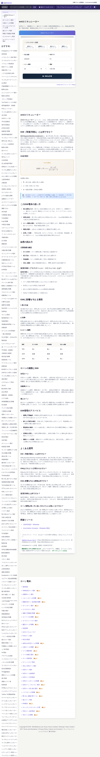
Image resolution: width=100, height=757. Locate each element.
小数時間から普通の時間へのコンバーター (9, 424)
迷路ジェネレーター (8, 414)
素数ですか (5, 208)
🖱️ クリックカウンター (9, 234)
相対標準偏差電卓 (7, 134)
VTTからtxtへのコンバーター (9, 488)
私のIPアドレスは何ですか (9, 279)
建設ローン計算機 (28, 624)
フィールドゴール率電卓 (9, 501)
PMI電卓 (25, 703)
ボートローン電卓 (28, 605)
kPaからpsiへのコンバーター (9, 627)
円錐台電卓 (5, 611)
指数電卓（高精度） (8, 395)
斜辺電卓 (4, 546)
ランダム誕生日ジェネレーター (9, 112)
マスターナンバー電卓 (8, 292)
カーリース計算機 (28, 617)
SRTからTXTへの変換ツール (9, 540)
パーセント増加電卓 (8, 63)
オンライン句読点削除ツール (9, 527)
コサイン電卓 (6, 559)
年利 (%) (52, 54)
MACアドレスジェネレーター (9, 630)
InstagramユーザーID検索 (9, 51)
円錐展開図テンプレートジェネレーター (9, 86)
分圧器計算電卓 (6, 598)
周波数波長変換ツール (8, 324)
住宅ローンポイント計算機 (31, 681)
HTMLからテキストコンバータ (9, 688)
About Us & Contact (55, 729)
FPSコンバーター (7, 109)
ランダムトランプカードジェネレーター (9, 186)
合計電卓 (4, 115)
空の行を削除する (7, 231)
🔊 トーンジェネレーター (9, 347)
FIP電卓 (4, 652)
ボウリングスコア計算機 (9, 205)
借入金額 (26, 54)
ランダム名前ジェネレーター (9, 588)
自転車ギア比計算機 (8, 520)
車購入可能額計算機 (29, 613)
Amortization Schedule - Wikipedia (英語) (36, 528)
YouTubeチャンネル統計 (9, 102)
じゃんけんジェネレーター (9, 633)
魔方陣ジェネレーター (8, 462)
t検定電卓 (4, 379)
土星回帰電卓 (6, 179)
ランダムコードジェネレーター (9, 665)
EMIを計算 (48, 76)
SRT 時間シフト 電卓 (8, 594)
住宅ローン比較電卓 (29, 673)
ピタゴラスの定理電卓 (8, 472)
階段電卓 (4, 340)
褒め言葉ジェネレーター (9, 730)
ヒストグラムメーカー (8, 343)
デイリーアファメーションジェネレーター (9, 726)
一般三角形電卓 (6, 334)
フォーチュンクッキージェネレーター (9, 717)
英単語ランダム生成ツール (9, 166)
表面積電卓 (5, 459)
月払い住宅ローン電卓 (29, 666)
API (21, 729)
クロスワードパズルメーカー (9, 498)
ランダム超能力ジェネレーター (9, 170)
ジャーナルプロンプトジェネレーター (9, 723)
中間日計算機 (6, 224)
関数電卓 (4, 244)
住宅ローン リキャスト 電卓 (31, 685)
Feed (67, 727)
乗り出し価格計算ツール (30, 696)
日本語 (53, 731)
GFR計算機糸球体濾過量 (9, 549)
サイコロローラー (7, 192)
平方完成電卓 (6, 121)
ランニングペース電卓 (8, 253)
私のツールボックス (47, 7)
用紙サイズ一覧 (6, 681)
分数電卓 (4, 183)
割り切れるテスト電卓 (8, 514)
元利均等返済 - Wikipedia (31, 524)
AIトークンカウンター (8, 421)
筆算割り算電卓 (6, 189)
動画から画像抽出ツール (9, 286)
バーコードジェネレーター (9, 247)
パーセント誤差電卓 (8, 144)
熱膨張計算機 (6, 131)
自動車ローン (41, 47)
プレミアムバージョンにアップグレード (69, 7)
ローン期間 (27, 64)
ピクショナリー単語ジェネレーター (9, 752)
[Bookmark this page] (94, 7)
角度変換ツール (6, 360)
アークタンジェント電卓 (9, 363)
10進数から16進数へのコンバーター (9, 646)
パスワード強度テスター (9, 582)
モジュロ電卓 (6, 314)
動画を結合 (5, 89)
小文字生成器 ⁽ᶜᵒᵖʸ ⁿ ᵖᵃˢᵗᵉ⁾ (9, 601)
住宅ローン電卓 (27, 669)
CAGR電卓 (5, 160)
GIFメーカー (5, 623)
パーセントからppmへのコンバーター (9, 298)
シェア (87, 7)
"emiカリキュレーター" (29, 540)
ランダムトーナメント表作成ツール (9, 138)
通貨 (51, 64)
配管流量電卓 (6, 553)
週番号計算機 (6, 305)
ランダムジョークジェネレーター (9, 739)
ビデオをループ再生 (8, 382)
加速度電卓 (5, 321)
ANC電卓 (4, 440)
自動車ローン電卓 (28, 594)
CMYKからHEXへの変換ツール (9, 372)
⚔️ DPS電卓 (5, 649)
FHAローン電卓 (27, 636)
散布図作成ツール (7, 318)
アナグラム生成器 (7, 656)
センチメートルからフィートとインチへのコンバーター (9, 202)
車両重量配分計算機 (8, 401)
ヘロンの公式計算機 (8, 662)
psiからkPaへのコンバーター (9, 524)
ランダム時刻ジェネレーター (9, 376)
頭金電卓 (25, 628)
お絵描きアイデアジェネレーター (9, 720)
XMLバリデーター (7, 491)
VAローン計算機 (28, 715)
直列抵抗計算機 (6, 617)
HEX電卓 (4, 212)
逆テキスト (5, 150)
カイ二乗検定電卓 (7, 495)
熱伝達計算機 (6, 356)
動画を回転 (5, 147)
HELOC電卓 (26, 639)
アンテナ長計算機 (7, 408)
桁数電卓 (4, 366)
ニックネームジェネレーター (9, 704)
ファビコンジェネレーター (9, 562)
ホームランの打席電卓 (8, 331)
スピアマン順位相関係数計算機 (9, 578)
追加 (34, 7)
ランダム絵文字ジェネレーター (9, 504)
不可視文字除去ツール (8, 266)
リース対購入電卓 (28, 654)
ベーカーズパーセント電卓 (9, 434)
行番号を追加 (6, 302)
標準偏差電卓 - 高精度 (8, 105)
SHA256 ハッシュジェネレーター (9, 308)
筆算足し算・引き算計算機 (9, 427)
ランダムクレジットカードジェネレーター (9, 585)
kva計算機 (5, 221)
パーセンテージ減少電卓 (9, 57)
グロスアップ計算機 (8, 604)
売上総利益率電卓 (7, 163)
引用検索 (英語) (6, 215)
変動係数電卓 (6, 614)
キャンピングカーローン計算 (31, 707)
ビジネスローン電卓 (29, 609)
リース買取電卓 (27, 651)
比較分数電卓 (6, 537)
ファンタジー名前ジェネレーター (9, 713)
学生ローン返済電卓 (29, 711)
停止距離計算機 (6, 453)
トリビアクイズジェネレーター (9, 746)
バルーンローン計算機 (29, 598)
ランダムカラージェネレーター (9, 60)
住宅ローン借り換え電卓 (30, 688)
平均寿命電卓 (6, 475)
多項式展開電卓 (6, 668)
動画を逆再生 (6, 96)
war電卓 (4, 83)
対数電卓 (4, 327)
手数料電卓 (5, 237)
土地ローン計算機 (28, 647)
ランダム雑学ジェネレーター (9, 742)
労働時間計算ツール (8, 260)
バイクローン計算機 (29, 692)
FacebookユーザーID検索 (9, 575)
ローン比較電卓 (27, 658)
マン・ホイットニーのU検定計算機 (9, 276)
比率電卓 (4, 269)
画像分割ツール (6, 70)
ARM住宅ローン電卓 (29, 590)
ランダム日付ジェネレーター (9, 154)
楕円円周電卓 (6, 125)
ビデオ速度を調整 (7, 195)
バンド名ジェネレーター (9, 710)
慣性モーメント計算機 (8, 675)
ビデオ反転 (5, 398)
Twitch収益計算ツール (8, 466)
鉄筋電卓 (4, 685)
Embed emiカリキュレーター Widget (66, 84)
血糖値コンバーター (8, 199)
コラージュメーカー (8, 228)
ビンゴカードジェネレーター (9, 173)
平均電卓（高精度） (8, 350)
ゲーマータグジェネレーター (9, 697)
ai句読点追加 (5, 128)
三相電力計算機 (6, 411)
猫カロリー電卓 (6, 639)
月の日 (4, 385)
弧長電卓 (4, 54)
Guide (72, 727)
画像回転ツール (6, 295)
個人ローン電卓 (27, 700)
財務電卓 (4, 7)
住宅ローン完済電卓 (29, 677)
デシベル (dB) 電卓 (7, 282)
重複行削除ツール (7, 643)
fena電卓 (4, 405)
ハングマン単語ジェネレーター (9, 749)
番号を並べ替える (7, 141)
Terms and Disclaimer (30, 729)
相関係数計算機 (6, 289)
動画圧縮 (4, 543)
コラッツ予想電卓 (7, 99)
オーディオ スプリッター (9, 257)
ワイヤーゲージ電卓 (8, 530)
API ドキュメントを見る (59, 551)
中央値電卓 (5, 218)
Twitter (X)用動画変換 (8, 694)
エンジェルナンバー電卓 (9, 92)
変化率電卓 (5, 437)
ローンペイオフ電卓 (29, 662)
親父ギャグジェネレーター (9, 736)
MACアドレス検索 (7, 67)
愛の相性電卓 (6, 591)
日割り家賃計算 (6, 517)
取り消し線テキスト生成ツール (9, 479)
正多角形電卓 (6, 569)
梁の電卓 (4, 678)
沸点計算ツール (6, 456)
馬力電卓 (4, 556)
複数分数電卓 (6, 572)
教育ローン (64, 47)
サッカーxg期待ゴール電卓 (9, 450)
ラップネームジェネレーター (9, 707)
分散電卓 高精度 (6, 353)
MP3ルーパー (6, 157)
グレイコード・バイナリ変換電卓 (9, 469)
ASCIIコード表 (6, 118)
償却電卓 (25, 587)
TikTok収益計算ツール (8, 485)
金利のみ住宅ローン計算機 (31, 643)
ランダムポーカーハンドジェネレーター (9, 80)
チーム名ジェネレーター (9, 701)
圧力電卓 (4, 240)
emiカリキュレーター (29, 632)
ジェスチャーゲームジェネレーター (9, 691)
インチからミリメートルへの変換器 (9, 659)
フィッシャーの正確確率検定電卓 (9, 430)
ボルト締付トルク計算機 (9, 176)
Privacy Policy (43, 729)
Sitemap (61, 727)
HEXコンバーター (7, 263)
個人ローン (53, 47)
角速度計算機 (6, 446)
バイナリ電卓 (6, 511)
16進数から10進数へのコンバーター (9, 417)
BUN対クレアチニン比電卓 (9, 369)
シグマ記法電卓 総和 (8, 73)
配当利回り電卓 (6, 388)
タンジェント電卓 (7, 443)
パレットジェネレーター (9, 273)
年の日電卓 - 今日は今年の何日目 (9, 337)
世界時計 (4, 311)
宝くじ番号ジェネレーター (9, 565)
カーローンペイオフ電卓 (30, 621)
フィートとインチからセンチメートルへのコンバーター (9, 76)
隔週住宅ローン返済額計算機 (31, 602)
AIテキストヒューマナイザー (9, 620)
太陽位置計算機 (6, 250)
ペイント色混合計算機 (8, 636)
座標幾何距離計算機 (8, 482)
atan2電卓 (5, 392)
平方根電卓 (5, 533)
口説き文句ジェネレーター (9, 733)
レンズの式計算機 (7, 607)
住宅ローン (30, 47)
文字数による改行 (7, 508)
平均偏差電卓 (6, 672)
